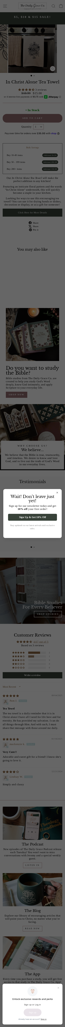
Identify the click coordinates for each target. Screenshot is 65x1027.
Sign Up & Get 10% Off (32, 517)
